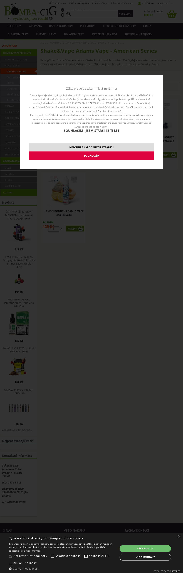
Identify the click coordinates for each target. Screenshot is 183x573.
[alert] (91, 553)
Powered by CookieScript (167, 571)
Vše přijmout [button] (145, 548)
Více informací (33, 550)
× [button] (179, 536)
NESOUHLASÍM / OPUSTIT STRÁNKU (91, 147)
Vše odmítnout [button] (145, 557)
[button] (62, 568)
